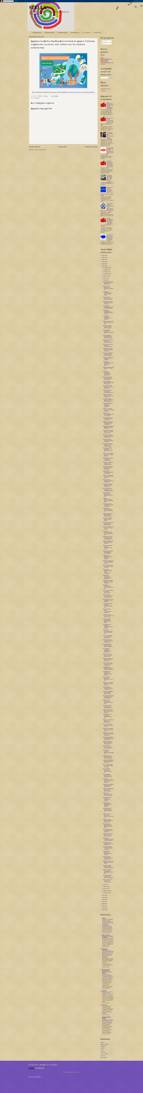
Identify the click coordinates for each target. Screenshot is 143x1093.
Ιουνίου (105, 280)
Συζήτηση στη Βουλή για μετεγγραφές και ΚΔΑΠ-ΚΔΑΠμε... (108, 523)
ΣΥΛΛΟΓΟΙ (86, 33)
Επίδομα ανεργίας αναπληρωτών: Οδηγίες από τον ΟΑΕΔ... (107, 620)
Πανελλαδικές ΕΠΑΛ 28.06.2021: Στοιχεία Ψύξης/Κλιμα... (108, 387)
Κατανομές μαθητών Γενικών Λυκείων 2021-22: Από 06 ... (107, 326)
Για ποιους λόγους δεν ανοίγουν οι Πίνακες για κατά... (108, 725)
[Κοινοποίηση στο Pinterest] (57, 96)
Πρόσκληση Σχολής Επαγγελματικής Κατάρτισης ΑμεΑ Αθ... (108, 866)
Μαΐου (104, 884)
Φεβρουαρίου (106, 890)
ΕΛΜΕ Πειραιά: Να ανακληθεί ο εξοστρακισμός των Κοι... (107, 716)
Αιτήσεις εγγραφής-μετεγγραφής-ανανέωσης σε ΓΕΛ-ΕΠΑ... (108, 871)
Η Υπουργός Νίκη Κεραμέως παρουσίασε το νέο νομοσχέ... (107, 626)
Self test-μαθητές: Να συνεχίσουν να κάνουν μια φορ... (107, 881)
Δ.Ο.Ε (102, 1050)
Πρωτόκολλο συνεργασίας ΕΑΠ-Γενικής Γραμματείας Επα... (108, 533)
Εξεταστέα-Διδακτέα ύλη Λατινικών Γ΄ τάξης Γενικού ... (108, 528)
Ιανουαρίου (105, 892)
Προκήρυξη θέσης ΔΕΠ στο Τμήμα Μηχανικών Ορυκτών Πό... (108, 738)
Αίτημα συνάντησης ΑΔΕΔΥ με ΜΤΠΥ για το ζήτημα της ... (108, 395)
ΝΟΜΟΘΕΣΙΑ (75, 33)
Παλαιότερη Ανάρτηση (91, 147)
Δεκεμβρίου (105, 267)
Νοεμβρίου (105, 269)
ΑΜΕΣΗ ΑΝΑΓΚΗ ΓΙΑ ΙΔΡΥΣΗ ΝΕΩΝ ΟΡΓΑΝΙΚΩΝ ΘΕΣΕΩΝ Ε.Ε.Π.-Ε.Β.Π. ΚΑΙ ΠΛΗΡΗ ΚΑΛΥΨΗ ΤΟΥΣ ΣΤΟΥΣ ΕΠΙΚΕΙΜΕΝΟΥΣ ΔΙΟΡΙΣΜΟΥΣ (108, 953)
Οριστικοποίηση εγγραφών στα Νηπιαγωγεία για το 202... (108, 494)
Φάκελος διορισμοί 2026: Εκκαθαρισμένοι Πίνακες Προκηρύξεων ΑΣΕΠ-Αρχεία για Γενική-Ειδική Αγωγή (107, 106)
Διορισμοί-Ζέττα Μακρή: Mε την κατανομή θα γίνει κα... (108, 729)
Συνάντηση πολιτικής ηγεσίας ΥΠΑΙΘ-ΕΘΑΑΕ (107, 519)
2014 (103, 907)
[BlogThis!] (53, 96)
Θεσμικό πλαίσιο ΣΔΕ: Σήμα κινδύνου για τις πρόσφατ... (108, 711)
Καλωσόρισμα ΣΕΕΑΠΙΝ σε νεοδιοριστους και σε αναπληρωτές (107, 993)
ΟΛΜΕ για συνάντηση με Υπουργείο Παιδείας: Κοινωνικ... (108, 562)
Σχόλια (104, 43)
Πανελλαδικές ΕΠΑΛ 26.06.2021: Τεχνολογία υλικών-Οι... (108, 449)
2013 (103, 909)
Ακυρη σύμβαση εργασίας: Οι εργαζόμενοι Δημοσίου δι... (108, 331)
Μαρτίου (105, 888)
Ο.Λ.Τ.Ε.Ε (103, 1051)
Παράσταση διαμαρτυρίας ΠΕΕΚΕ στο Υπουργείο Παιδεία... (108, 780)
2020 (103, 895)
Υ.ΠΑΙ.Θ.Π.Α (97, 33)
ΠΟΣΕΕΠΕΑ (104, 949)
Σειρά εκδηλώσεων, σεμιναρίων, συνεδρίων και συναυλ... (107, 799)
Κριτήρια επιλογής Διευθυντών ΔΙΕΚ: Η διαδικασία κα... (108, 820)
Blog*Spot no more (106, 88)
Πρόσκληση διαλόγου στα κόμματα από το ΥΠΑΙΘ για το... (108, 641)
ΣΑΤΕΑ (103, 918)
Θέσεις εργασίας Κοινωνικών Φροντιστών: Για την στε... (108, 678)
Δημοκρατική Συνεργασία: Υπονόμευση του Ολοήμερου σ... (107, 576)
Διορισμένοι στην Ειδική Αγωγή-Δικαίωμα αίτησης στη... (108, 785)
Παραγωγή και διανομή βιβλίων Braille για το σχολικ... (108, 862)
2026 (103, 255)
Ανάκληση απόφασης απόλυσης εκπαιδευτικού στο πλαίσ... (107, 547)
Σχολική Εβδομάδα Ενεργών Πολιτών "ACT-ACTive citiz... (108, 336)
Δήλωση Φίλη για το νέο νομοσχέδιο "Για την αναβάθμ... (108, 600)
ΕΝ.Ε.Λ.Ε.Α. (105, 1005)
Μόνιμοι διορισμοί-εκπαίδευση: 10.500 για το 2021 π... (108, 418)
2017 (103, 901)
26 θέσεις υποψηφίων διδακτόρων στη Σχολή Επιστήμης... (108, 410)
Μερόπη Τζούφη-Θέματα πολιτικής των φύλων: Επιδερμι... (108, 454)
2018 (103, 899)
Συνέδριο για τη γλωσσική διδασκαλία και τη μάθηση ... (108, 414)
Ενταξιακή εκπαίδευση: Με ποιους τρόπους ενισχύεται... (108, 302)
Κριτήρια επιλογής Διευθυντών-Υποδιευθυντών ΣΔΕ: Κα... (108, 815)
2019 (103, 897)
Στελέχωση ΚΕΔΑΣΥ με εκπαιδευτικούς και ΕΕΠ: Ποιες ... (108, 283)
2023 (103, 261)
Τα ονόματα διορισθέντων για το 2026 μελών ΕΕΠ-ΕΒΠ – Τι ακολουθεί (109, 178)
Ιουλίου (105, 278)
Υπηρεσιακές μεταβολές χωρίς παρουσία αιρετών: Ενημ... (108, 692)
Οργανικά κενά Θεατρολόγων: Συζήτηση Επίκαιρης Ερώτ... (108, 701)
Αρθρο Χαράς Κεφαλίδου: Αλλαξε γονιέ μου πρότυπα (107, 794)
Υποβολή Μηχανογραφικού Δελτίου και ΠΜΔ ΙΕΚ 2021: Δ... (108, 500)
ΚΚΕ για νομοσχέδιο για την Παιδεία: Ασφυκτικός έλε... (108, 591)
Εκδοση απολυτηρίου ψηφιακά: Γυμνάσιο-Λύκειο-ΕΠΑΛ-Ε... (108, 742)
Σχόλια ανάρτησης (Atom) (40, 149)
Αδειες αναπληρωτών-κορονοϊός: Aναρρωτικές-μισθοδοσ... (108, 405)
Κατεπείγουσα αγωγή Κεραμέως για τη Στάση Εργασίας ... (107, 445)
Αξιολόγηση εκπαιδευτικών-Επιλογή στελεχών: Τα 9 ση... (108, 586)
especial (102, 1042)
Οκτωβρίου (105, 271)
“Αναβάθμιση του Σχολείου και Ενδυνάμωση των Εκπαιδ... (107, 673)
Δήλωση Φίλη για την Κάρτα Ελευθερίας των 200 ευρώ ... (107, 378)
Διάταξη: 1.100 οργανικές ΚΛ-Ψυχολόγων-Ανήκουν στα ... (108, 288)
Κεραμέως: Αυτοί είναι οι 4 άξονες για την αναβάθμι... (108, 358)
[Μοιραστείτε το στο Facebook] (56, 96)
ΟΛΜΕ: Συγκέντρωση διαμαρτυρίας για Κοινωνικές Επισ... (107, 835)
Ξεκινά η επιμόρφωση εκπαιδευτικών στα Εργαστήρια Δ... (107, 636)
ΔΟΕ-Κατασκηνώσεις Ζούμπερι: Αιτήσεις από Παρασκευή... (107, 538)
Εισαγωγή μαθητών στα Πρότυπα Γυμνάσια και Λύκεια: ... (108, 542)
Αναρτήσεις (104, 41)
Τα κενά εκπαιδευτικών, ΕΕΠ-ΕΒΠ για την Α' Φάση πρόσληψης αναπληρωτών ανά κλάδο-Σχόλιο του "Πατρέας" (107, 222)
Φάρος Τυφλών (104, 1057)
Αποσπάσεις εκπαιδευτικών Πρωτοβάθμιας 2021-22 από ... (108, 312)
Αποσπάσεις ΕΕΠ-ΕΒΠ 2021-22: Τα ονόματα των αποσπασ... (108, 431)
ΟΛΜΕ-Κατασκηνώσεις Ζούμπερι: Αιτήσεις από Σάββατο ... (108, 423)
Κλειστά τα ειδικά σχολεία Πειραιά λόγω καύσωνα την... (108, 615)
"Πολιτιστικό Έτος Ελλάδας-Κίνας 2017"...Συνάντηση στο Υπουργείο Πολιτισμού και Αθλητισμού (107, 136)
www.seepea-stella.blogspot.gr (104, 61)
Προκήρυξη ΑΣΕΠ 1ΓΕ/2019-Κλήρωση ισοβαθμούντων (108, 858)
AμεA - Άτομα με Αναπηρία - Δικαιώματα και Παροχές (107, 936)
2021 (103, 265)
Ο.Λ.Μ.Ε (102, 1048)
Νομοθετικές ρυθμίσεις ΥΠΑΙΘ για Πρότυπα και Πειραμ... (108, 349)
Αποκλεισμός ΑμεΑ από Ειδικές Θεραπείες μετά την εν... (108, 659)
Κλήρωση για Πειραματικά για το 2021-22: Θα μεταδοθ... (107, 557)
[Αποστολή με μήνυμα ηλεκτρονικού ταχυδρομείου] (52, 96)
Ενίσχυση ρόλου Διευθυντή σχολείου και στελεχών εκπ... (108, 298)
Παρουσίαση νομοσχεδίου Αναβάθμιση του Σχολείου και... (107, 373)
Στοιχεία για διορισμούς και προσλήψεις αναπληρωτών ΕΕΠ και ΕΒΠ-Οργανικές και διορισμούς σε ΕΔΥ (107, 165)
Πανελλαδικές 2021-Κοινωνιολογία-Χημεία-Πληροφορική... (108, 876)
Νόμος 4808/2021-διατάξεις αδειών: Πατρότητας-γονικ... (108, 775)
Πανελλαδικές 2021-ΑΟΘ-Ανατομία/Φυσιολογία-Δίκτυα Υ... (107, 810)
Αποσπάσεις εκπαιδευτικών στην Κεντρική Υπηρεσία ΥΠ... (108, 631)
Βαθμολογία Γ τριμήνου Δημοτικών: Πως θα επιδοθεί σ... (108, 581)
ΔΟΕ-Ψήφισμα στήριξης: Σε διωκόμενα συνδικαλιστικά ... (108, 459)
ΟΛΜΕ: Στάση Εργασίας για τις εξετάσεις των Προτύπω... (108, 476)
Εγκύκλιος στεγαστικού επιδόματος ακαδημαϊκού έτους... (108, 345)
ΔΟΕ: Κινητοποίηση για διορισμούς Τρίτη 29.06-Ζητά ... (108, 468)
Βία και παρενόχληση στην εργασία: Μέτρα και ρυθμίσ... (108, 765)
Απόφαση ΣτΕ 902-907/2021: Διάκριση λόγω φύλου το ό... (107, 757)
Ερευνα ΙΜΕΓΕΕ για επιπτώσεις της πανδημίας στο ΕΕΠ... (108, 489)
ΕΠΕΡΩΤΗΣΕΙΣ (50, 33)
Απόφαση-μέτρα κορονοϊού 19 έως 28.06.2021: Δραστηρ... (107, 804)
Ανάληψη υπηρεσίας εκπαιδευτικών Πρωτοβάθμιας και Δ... (108, 391)
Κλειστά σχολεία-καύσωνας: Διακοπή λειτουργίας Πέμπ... (108, 596)
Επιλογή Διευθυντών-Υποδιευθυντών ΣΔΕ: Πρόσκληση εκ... (108, 505)
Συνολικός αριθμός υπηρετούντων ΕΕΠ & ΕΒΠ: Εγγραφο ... (108, 400)
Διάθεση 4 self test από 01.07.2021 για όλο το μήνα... (108, 322)
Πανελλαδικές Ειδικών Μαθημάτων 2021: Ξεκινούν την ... (108, 485)
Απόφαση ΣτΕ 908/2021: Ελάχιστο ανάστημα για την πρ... (108, 761)
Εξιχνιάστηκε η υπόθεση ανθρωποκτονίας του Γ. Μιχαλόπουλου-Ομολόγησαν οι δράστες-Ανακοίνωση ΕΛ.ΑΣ (107, 207)
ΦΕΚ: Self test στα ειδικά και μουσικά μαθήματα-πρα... (107, 655)
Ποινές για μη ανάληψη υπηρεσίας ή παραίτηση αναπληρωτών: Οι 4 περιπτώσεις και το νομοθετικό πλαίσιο (107, 191)
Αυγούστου (105, 275)
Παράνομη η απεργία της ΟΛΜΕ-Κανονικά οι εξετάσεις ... (108, 427)
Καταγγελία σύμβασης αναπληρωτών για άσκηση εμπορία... (108, 354)
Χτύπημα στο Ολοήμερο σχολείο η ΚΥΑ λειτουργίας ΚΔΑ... (108, 463)
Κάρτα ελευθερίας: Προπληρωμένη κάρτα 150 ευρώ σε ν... (108, 382)
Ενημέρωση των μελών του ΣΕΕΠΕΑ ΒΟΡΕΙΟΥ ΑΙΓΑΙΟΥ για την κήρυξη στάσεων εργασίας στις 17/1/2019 (107, 1021)
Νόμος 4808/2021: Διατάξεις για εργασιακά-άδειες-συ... (107, 770)
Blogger (77, 1072)
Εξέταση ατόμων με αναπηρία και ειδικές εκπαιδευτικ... (108, 830)
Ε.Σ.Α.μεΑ (103, 1055)
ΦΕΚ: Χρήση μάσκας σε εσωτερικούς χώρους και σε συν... (108, 566)
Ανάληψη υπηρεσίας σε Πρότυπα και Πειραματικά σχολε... (108, 341)
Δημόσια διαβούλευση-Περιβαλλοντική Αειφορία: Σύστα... (108, 515)
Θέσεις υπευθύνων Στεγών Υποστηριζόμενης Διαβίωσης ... (107, 610)
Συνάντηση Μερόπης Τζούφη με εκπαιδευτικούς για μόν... (107, 605)
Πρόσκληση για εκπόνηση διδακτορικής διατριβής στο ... (108, 752)
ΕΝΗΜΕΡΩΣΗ (37, 33)
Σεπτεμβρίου (106, 273)
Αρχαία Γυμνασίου (105, 1044)
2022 (103, 263)
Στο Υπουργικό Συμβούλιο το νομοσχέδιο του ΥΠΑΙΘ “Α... (107, 650)
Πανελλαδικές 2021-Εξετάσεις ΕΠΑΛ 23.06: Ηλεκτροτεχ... (108, 645)
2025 (103, 257)
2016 (103, 903)
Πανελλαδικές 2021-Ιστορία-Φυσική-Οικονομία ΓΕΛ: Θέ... (108, 706)
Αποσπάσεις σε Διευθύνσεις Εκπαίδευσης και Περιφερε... (107, 853)
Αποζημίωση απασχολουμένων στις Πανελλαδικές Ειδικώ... (108, 363)
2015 (103, 905)
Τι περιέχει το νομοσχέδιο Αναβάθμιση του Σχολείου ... (107, 317)
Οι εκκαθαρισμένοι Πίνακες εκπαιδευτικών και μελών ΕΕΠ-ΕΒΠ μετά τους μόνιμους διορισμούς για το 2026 (107, 121)
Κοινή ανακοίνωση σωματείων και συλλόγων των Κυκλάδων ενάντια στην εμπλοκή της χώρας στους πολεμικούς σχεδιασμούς (107, 977)
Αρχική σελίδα (62, 147)
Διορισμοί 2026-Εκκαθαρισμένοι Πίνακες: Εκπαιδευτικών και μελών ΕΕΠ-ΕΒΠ (110, 150)
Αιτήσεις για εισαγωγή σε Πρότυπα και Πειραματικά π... (108, 721)
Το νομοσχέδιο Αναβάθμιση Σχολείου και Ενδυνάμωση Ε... (108, 307)
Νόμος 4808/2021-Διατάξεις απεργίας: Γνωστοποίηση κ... (108, 747)
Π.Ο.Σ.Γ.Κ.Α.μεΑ (104, 1053)
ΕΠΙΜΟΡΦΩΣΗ (63, 33)
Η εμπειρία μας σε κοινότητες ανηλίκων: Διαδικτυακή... (108, 843)
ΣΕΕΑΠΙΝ (104, 990)
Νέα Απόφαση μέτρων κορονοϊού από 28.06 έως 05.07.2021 (108, 436)
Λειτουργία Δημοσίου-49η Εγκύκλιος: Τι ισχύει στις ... (108, 368)
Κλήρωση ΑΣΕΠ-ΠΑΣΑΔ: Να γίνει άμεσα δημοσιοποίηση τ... (108, 790)
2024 (103, 259)
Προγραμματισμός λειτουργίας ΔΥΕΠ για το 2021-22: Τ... (108, 481)
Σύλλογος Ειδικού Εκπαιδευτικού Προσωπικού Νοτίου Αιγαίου (107, 971)
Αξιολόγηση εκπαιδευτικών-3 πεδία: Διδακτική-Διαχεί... (107, 293)
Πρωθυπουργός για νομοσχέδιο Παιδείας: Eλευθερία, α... (108, 440)
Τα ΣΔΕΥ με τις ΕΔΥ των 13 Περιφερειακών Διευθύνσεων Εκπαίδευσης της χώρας (110, 237)
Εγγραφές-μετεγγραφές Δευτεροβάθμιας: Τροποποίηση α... (108, 552)
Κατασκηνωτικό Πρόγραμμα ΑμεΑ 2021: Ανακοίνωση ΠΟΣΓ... (107, 825)
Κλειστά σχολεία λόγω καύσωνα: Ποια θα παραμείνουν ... (108, 664)
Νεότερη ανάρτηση (34, 147)
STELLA (38, 7)
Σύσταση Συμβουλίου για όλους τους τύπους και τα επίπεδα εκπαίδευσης (76, 92)
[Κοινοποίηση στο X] (54, 96)
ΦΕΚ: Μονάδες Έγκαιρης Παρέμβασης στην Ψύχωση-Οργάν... (108, 697)
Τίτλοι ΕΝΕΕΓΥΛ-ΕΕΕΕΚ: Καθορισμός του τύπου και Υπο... (108, 668)
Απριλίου (105, 886)
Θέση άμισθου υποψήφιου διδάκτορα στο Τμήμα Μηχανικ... (108, 839)
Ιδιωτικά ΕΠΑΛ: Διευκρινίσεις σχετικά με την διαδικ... (108, 472)
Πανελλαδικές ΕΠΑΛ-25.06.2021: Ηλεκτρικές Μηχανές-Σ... (108, 510)
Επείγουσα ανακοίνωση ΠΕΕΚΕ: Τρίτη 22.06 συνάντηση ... (108, 734)
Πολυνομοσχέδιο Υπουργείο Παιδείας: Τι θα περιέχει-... (108, 688)
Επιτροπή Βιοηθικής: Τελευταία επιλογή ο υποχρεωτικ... (108, 848)
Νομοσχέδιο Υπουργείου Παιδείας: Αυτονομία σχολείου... (108, 683)
